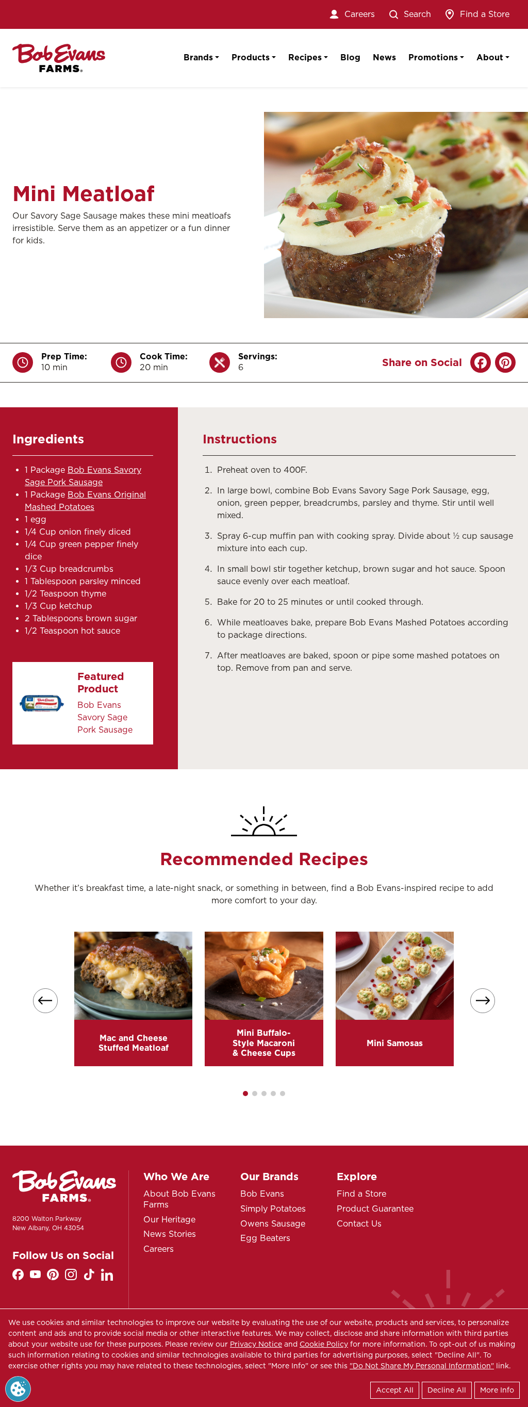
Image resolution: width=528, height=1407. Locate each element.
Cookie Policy (324, 1344)
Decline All (446, 1390)
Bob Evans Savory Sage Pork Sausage (105, 717)
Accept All (395, 1390)
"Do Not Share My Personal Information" (422, 1366)
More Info (497, 1390)
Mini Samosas (395, 1043)
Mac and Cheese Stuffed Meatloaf (133, 1043)
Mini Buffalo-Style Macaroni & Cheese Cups (264, 1042)
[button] (245, 1093)
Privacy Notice (256, 1344)
